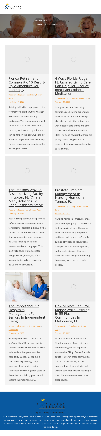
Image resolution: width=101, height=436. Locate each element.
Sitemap (93, 420)
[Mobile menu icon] (95, 7)
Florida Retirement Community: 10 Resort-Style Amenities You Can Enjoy (27, 84)
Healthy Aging (35, 210)
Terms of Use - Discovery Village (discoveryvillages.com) (66, 420)
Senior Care (84, 98)
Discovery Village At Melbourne (67, 326)
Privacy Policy (23, 420)
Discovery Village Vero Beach (66, 98)
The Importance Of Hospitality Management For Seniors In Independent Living (27, 313)
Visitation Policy (36, 420)
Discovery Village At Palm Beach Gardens (25, 326)
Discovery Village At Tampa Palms (68, 206)
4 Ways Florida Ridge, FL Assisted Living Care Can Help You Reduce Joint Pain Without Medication (73, 86)
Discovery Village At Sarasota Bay (22, 95)
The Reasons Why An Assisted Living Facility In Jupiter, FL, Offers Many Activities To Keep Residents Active (26, 197)
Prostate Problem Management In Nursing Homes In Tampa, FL (69, 196)
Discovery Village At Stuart (19, 210)
